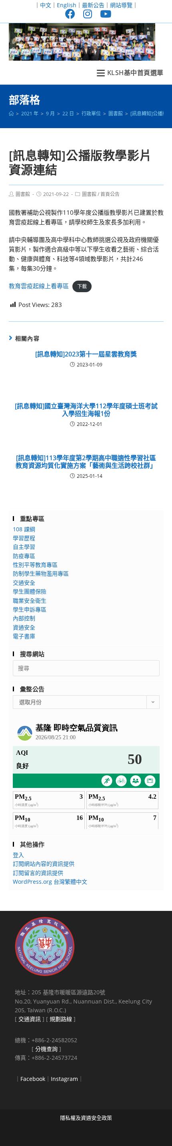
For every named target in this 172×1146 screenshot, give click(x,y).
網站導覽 (121, 5)
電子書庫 (24, 636)
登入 (18, 855)
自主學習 (24, 546)
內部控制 (24, 618)
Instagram (64, 1079)
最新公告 (93, 5)
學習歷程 (24, 538)
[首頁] (11, 113)
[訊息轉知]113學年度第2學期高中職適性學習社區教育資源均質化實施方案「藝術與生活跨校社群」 (86, 461)
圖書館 (23, 194)
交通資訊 (29, 1019)
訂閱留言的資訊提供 (38, 873)
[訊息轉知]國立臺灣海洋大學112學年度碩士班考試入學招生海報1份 (86, 410)
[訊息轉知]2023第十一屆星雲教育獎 (86, 354)
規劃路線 (61, 1019)
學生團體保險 (29, 591)
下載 (82, 286)
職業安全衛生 (29, 600)
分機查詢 (46, 1049)
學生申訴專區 (29, 609)
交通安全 (24, 582)
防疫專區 (24, 556)
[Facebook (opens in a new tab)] (70, 14)
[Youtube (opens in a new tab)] (103, 14)
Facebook (32, 1079)
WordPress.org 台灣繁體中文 (50, 881)
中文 (45, 5)
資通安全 (24, 627)
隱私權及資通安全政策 (86, 1117)
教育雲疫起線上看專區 (39, 286)
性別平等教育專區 (35, 564)
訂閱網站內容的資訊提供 (43, 863)
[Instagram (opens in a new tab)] (87, 14)
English (66, 5)
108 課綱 (24, 529)
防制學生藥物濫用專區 (41, 573)
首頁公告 (110, 194)
